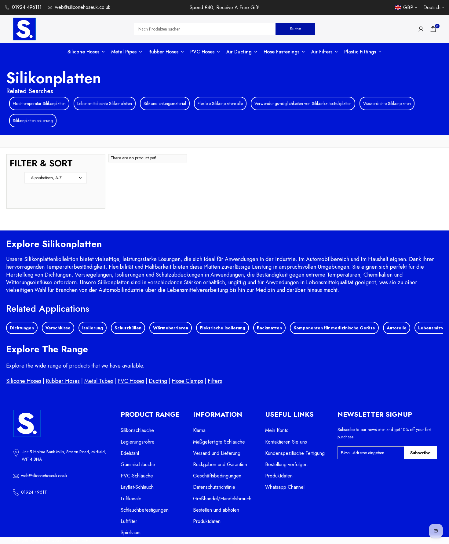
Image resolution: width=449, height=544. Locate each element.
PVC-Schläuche (137, 475)
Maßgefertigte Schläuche (219, 441)
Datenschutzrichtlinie (214, 487)
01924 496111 (27, 7)
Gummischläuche (138, 464)
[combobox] (205, 29)
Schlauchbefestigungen (145, 509)
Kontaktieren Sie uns (286, 441)
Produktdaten (207, 521)
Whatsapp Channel (285, 487)
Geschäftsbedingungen (217, 475)
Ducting (158, 381)
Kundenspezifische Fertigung (295, 453)
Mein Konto (277, 430)
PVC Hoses (131, 381)
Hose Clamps (187, 381)
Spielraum (131, 532)
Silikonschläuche (137, 430)
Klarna (199, 430)
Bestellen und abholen (216, 509)
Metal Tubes (98, 381)
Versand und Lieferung (216, 453)
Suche (295, 29)
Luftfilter (129, 521)
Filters (215, 381)
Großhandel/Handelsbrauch (222, 498)
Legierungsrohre (138, 441)
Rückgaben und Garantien (220, 464)
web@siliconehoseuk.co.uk (82, 7)
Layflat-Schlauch (137, 487)
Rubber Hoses (63, 381)
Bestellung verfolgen (286, 464)
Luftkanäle (131, 498)
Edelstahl (130, 453)
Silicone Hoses (23, 381)
